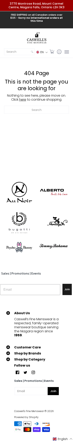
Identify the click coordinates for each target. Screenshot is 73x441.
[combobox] (17, 52)
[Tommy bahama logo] (54, 246)
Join (67, 289)
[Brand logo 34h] (54, 222)
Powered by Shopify (26, 417)
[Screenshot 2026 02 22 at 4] (19, 246)
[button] (42, 52)
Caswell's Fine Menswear (29, 411)
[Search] (32, 52)
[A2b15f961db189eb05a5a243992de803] (54, 192)
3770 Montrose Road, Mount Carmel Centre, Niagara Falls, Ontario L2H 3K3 (36, 5)
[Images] (19, 223)
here (22, 99)
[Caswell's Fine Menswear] (36, 38)
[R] (19, 192)
